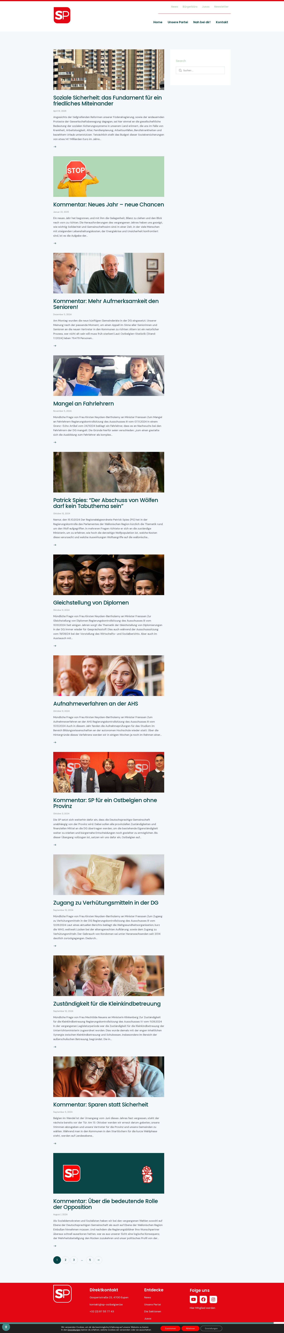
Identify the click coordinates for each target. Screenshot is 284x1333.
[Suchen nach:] (200, 70)
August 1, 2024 (60, 1214)
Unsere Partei (152, 1304)
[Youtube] (193, 1299)
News (147, 1297)
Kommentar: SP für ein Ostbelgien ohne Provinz (105, 803)
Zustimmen (170, 1328)
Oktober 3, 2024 (61, 813)
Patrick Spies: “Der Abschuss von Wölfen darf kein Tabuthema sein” (105, 503)
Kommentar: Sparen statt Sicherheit (100, 1104)
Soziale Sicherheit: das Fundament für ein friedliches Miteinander (107, 100)
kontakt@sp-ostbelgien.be (106, 1304)
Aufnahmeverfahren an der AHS (95, 703)
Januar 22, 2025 (61, 212)
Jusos (147, 1318)
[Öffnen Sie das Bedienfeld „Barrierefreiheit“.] (6, 1327)
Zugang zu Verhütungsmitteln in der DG (105, 903)
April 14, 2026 (59, 111)
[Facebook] (203, 1299)
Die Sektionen (152, 1311)
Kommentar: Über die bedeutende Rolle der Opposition (105, 1204)
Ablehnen (190, 1328)
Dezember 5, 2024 (62, 314)
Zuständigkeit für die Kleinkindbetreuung (107, 1004)
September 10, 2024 (63, 910)
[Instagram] (213, 1299)
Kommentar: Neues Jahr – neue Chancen (108, 204)
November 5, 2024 (62, 411)
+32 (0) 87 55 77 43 (102, 1311)
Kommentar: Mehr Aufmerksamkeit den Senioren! (106, 304)
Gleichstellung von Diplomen (91, 602)
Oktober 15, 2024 (61, 513)
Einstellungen (74, 1329)
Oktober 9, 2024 (61, 610)
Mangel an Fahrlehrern (83, 403)
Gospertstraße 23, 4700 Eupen (109, 1297)
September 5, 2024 (63, 1112)
